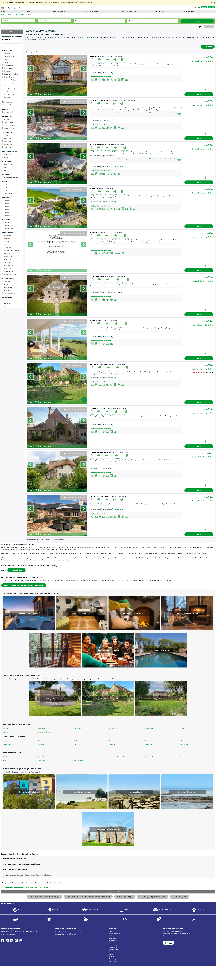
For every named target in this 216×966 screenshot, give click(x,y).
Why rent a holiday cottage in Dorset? (15, 858)
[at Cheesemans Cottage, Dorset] (57, 471)
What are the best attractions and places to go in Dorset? (22, 864)
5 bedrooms (7, 212)
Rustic (5, 300)
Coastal (5, 62)
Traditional (6, 303)
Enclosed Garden (9, 268)
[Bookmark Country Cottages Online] (199, 7)
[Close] (213, 2)
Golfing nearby (8, 259)
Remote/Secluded (9, 293)
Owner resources (113, 949)
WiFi (4, 170)
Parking (6, 241)
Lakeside (6, 284)
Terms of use (112, 961)
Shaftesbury (149, 728)
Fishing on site (8, 256)
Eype (4, 760)
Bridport (5, 741)
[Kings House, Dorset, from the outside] (57, 251)
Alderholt (77, 757)
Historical (6, 253)
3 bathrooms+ (8, 228)
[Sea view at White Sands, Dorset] (57, 339)
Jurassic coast (188, 547)
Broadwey (6, 748)
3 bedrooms (7, 206)
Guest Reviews (113, 938)
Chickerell (41, 741)
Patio (5, 244)
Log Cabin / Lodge (9, 80)
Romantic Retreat (9, 89)
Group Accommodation (11, 74)
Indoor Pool (7, 141)
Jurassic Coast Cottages (124, 897)
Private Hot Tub (8, 125)
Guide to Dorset (16, 570)
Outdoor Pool (7, 144)
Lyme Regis (42, 744)
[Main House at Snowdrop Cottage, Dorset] (57, 163)
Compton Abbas (150, 757)
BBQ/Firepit (7, 247)
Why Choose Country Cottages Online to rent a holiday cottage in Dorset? (27, 875)
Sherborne (183, 728)
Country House (8, 65)
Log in (212, 7)
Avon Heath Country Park (117, 757)
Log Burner (7, 235)
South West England (179, 897)
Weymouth (148, 744)
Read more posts (167, 936)
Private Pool (7, 147)
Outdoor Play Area (9, 274)
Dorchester (6, 728)
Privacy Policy (112, 954)
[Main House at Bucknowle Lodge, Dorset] (57, 427)
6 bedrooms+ (7, 215)
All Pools (6, 135)
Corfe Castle (113, 728)
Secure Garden (8, 271)
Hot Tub (6, 119)
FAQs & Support (113, 940)
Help (110, 942)
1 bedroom (7, 200)
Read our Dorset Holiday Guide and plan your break (23, 585)
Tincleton (5, 757)
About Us (111, 931)
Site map (111, 956)
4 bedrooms (7, 209)
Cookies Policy (112, 936)
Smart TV (6, 167)
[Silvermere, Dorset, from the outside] (57, 75)
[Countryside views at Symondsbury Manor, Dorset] (57, 383)
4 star (5, 187)
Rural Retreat (7, 92)
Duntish (182, 757)
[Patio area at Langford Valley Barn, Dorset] (57, 515)
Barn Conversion (9, 56)
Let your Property (113, 947)
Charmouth (184, 741)
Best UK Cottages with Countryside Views (173, 931)
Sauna (5, 157)
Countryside (7, 281)
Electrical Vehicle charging (11, 250)
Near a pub (7, 290)
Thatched (6, 98)
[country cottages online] (11, 7)
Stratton (112, 741)
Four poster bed (8, 265)
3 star (5, 190)
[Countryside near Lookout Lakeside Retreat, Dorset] (57, 119)
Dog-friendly (7, 105)
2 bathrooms (7, 225)
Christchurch (7, 744)
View (199, 94)
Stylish (5, 306)
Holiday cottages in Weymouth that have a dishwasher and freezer (88, 897)
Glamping (6, 71)
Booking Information (114, 933)
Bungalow (6, 59)
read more (208, 47)
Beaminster (42, 728)
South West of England (82, 37)
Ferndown (41, 760)
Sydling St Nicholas (44, 757)
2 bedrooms (7, 203)
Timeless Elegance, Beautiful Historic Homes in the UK (176, 933)
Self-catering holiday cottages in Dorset (152, 897)
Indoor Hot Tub (8, 122)
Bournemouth (149, 741)
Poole (75, 744)
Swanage (112, 744)
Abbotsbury (184, 744)
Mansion (6, 86)
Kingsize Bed (7, 262)
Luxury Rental (8, 83)
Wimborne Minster (44, 732)
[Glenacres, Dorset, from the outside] (57, 207)
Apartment (7, 53)
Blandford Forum (79, 728)
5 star (5, 184)
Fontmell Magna (79, 760)
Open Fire (6, 238)
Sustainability (112, 959)
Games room (7, 164)
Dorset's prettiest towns (9, 560)
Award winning (8, 193)
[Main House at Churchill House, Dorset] (57, 295)
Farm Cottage (8, 68)
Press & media (112, 952)
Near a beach (7, 287)
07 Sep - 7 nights (208, 372)
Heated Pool (7, 138)
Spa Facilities (7, 154)
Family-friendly (8, 112)
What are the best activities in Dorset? (15, 869)
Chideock (77, 741)
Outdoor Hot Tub (9, 128)
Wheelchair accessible (10, 177)
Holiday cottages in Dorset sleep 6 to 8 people (44, 897)
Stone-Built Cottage (9, 95)
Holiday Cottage (8, 77)
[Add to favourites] (196, 8)
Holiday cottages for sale (115, 945)
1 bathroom (7, 222)
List (205, 7)
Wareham (6, 732)
